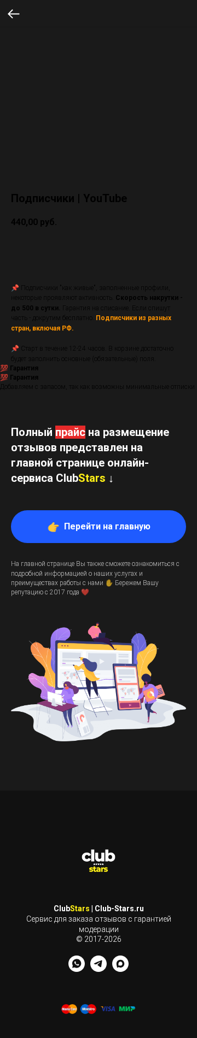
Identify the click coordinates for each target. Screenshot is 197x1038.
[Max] (120, 969)
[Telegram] (98, 969)
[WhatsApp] (76, 969)
